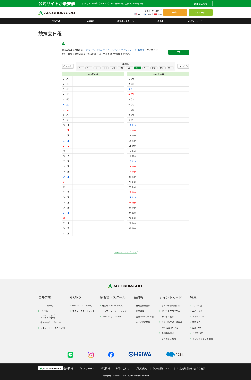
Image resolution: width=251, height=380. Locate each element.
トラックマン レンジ (111, 317)
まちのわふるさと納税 (202, 339)
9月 (145, 68)
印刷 (179, 52)
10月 (154, 68)
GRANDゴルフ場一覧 (82, 305)
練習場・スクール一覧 (112, 305)
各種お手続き (168, 333)
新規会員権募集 (143, 305)
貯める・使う (168, 317)
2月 (88, 68)
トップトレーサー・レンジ (114, 311)
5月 (113, 68)
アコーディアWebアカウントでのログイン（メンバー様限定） (116, 50)
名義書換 (140, 311)
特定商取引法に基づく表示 (191, 368)
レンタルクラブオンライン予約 (48, 316)
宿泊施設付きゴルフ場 (51, 322)
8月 (137, 68)
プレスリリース (87, 368)
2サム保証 (197, 305)
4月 (105, 68)
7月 (129, 68)
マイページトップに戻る (125, 252)
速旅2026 (196, 328)
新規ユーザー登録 (152, 11)
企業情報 (68, 368)
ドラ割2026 (197, 333)
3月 (97, 68)
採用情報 (105, 368)
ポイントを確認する (171, 305)
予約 (174, 12)
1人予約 (44, 311)
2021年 (68, 66)
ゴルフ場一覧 (47, 305)
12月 (170, 68)
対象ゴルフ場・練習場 (172, 322)
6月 (121, 68)
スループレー (198, 317)
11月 (162, 68)
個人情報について (162, 368)
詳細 (200, 3)
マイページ (199, 12)
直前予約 (196, 322)
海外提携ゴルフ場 (170, 328)
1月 (80, 68)
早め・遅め (197, 311)
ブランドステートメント (83, 311)
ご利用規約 (141, 368)
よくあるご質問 (143, 322)
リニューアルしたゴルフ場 (53, 328)
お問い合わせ (123, 368)
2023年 (182, 66)
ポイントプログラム (171, 311)
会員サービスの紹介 (145, 317)
